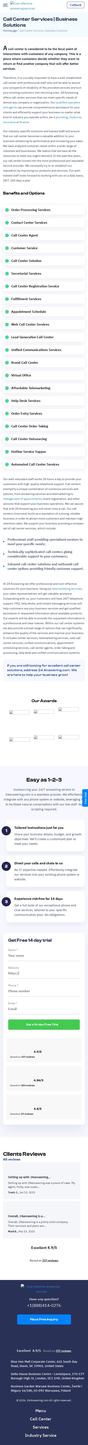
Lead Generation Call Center (32, 337)
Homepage (10, 30)
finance (24, 122)
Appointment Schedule (28, 312)
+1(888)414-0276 (44, 1305)
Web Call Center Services (30, 324)
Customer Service (24, 248)
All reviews (11, 1159)
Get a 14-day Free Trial (42, 1024)
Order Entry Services (26, 413)
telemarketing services (67, 589)
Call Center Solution (26, 261)
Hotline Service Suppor (28, 452)
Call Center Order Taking (29, 426)
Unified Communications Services (36, 350)
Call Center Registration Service (35, 286)
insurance (9, 122)
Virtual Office (21, 375)
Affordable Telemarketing (30, 388)
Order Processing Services (31, 210)
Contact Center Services (29, 222)
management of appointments (22, 499)
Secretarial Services (26, 273)
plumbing (62, 117)
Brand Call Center (24, 362)
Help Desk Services (26, 401)
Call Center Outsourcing (29, 439)
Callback (75, 5)
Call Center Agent (24, 235)
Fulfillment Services (26, 299)
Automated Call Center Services (35, 464)
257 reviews (50, 1260)
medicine (75, 117)
